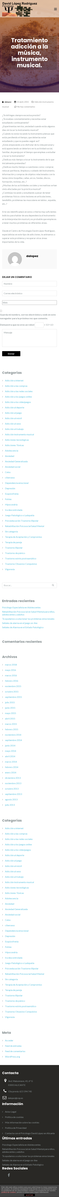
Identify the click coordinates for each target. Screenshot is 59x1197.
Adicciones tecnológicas (17, 439)
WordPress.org (12, 1056)
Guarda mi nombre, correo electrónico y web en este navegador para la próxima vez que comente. (28, 316)
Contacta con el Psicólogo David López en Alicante (30, 1133)
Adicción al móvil (13, 418)
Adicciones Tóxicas (14, 445)
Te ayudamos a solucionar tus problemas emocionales (28, 618)
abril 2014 (10, 756)
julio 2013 (10, 804)
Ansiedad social (12, 466)
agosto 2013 (11, 799)
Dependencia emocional (16, 483)
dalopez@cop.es (15, 1098)
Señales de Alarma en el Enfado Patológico (23, 627)
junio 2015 (10, 707)
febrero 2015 (11, 729)
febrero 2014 (11, 767)
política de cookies (8, 1192)
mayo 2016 (10, 670)
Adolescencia (11, 450)
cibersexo (10, 477)
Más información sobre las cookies (22, 1122)
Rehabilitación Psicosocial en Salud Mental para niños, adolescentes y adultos (28, 613)
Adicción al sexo (13, 423)
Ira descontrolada (13, 510)
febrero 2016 (11, 680)
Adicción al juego (13, 412)
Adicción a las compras (16, 385)
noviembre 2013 (13, 783)
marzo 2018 (11, 664)
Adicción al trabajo (14, 429)
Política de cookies (14, 1117)
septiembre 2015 (13, 697)
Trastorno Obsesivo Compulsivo (21, 563)
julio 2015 (10, 702)
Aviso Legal (10, 1111)
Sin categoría (11, 531)
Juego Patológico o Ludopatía (19, 515)
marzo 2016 (11, 675)
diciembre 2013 (13, 777)
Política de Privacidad (15, 1127)
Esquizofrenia (11, 493)
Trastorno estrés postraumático (20, 558)
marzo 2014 (11, 761)
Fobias (8, 499)
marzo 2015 (11, 724)
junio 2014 (10, 745)
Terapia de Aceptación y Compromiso (23, 536)
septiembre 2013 (13, 794)
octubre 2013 (11, 788)
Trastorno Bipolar (14, 547)
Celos (8, 472)
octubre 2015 (11, 691)
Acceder (9, 1040)
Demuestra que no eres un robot (17, 324)
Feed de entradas (13, 1045)
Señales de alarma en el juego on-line (19, 623)
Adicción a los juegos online (18, 396)
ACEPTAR (29, 1195)
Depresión (10, 488)
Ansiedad (9, 456)
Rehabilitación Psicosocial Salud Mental (24, 526)
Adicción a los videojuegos (18, 402)
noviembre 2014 (13, 734)
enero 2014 (10, 772)
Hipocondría (11, 504)
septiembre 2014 (13, 740)
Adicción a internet (14, 380)
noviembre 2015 (13, 686)
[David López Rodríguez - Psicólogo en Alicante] (19, 9)
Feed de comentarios (15, 1051)
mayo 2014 (10, 751)
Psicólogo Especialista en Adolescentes (21, 607)
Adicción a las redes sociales (19, 391)
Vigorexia (10, 569)
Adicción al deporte (14, 407)
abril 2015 (10, 718)
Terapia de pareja (13, 542)
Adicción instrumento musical (19, 434)
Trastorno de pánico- (15, 553)
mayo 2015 (10, 713)
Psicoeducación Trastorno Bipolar (22, 520)
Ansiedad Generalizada (16, 461)
